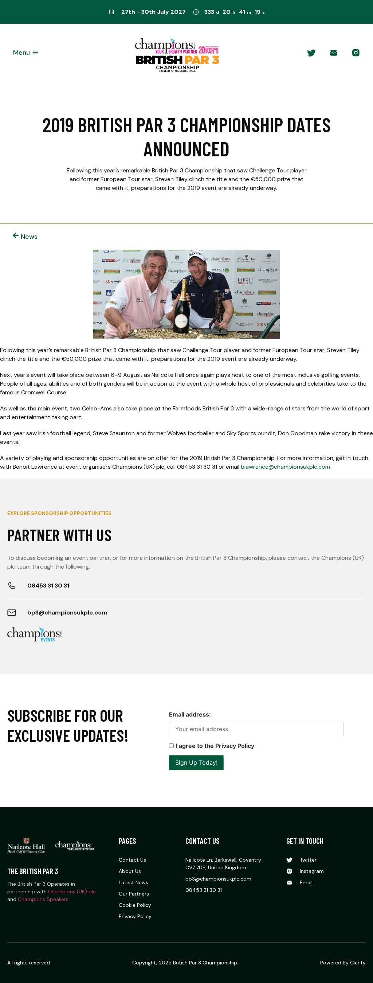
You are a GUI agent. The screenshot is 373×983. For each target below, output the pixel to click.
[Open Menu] (35, 53)
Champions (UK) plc (72, 891)
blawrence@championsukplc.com (285, 467)
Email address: (190, 714)
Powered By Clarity (343, 962)
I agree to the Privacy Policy (215, 745)
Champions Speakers (43, 899)
